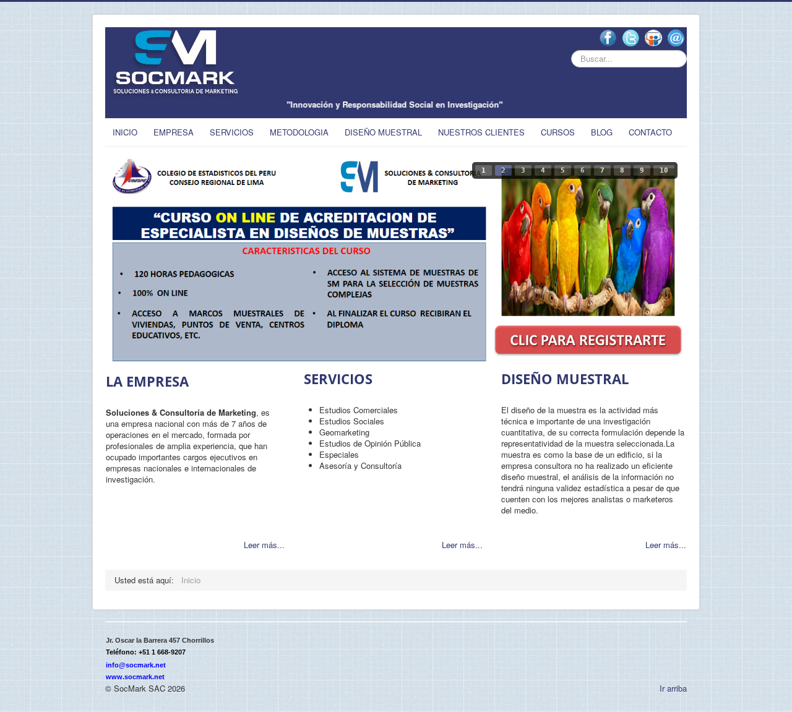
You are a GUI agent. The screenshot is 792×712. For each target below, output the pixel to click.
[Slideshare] (653, 37)
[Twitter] (631, 37)
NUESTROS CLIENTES (481, 132)
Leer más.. (461, 545)
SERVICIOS (232, 132)
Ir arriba (673, 688)
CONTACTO (650, 132)
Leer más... (264, 545)
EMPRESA (173, 132)
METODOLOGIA (299, 132)
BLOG (602, 132)
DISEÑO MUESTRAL (383, 132)
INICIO (125, 132)
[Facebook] (608, 37)
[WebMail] (676, 37)
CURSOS (558, 132)
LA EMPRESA (147, 381)
